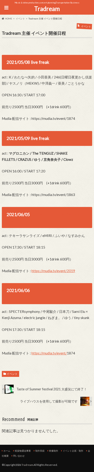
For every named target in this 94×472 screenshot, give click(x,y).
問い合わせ (19, 455)
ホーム (6, 450)
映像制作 (53, 450)
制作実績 (39, 450)
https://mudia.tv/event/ (49, 353)
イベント (12, 373)
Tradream (47, 8)
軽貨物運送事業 (23, 450)
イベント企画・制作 (73, 450)
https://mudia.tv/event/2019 (53, 271)
